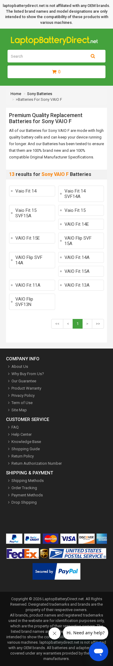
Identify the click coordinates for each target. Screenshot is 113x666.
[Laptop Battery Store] (56, 44)
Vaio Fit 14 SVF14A (75, 193)
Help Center (21, 434)
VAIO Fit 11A (27, 285)
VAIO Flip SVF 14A (28, 260)
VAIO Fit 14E (76, 224)
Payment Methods (27, 495)
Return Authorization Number (36, 463)
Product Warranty (26, 388)
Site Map (19, 410)
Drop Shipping (24, 502)
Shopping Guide (25, 449)
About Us (19, 366)
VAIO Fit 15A (76, 271)
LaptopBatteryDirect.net (63, 599)
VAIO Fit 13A (76, 285)
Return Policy (22, 456)
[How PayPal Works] (56, 572)
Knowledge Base (26, 441)
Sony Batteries (39, 93)
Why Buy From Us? (27, 373)
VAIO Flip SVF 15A (78, 240)
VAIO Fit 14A (76, 257)
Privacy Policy (23, 395)
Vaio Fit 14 (25, 191)
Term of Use (22, 402)
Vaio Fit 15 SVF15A (25, 213)
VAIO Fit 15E (27, 238)
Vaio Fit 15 (75, 210)
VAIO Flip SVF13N (24, 301)
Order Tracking (24, 488)
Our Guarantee (23, 381)
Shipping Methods (27, 480)
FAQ (15, 427)
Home (16, 93)
